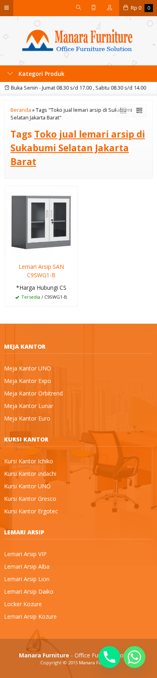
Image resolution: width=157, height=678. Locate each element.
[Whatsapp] (134, 657)
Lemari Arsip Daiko (29, 591)
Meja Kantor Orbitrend (33, 393)
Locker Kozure (23, 604)
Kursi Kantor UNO (27, 486)
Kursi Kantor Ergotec (31, 511)
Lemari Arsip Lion (27, 579)
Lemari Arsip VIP (25, 554)
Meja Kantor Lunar (28, 406)
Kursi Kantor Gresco (30, 498)
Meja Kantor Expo (27, 381)
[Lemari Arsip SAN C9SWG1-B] (41, 222)
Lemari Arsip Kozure (30, 616)
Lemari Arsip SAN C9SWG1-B (41, 271)
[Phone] (109, 657)
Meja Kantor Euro (27, 418)
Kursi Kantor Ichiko (28, 461)
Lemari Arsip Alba (27, 566)
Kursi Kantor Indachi (30, 473)
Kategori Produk (40, 73)
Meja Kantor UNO (27, 368)
